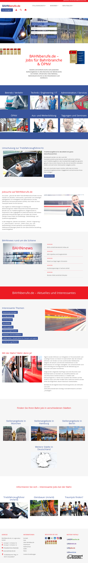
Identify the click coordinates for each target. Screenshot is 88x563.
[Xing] (52, 538)
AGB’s (25, 549)
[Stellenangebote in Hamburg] (44, 433)
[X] (49, 538)
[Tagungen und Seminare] (74, 125)
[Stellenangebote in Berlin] (72, 433)
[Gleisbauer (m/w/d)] (44, 508)
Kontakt (25, 538)
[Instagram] (58, 538)
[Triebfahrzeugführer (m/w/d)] (14, 510)
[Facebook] (46, 538)
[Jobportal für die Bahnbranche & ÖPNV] (25, 10)
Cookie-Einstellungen (29, 554)
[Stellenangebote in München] (16, 433)
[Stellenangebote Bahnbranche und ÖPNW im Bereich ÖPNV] (14, 125)
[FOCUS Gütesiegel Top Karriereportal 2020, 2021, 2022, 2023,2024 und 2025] (55, 542)
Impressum (26, 544)
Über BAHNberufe (28, 542)
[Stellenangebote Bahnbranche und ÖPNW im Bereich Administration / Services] (74, 102)
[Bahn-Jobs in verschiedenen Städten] (44, 460)
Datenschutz (27, 546)
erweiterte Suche (50, 24)
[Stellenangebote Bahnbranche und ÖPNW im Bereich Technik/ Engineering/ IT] (44, 102)
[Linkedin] (55, 538)
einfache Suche (37, 24)
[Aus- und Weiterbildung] (44, 125)
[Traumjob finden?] (74, 508)
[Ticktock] (61, 538)
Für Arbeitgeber (7, 10)
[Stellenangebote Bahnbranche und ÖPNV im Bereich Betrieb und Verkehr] (14, 102)
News (25, 551)
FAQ (24, 540)
